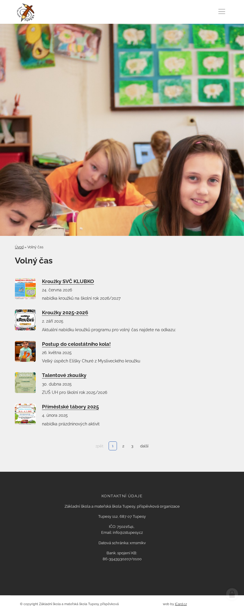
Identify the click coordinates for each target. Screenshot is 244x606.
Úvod (19, 247)
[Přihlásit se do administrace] (232, 594)
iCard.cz (181, 604)
